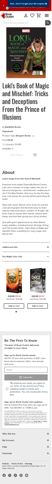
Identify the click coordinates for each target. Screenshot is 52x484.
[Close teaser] (7, 8)
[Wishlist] (32, 15)
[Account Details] (26, 15)
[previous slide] (3, 5)
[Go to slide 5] (30, 311)
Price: (7, 140)
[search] (48, 22)
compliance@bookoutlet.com (11, 424)
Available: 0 (7, 148)
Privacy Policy (37, 421)
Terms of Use (17, 464)
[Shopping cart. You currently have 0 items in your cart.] (39, 15)
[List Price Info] (3, 144)
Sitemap (28, 464)
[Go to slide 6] (33, 311)
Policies (6, 464)
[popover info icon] (33, 136)
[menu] (46, 15)
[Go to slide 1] (16, 311)
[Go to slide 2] (19, 311)
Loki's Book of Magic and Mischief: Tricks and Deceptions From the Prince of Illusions (25, 101)
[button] (28, 3)
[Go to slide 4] (26, 311)
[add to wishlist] (34, 155)
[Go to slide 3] (23, 311)
